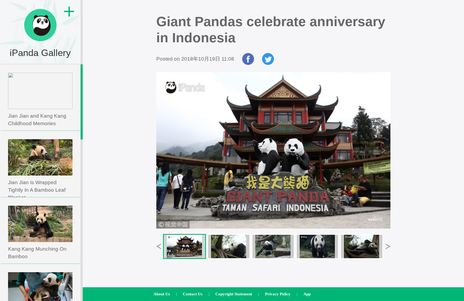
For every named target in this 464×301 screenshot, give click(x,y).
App (307, 294)
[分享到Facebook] (248, 63)
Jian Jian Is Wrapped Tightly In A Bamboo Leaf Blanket (37, 190)
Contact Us (192, 294)
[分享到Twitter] (268, 63)
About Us (162, 294)
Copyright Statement (233, 294)
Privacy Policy (278, 294)
